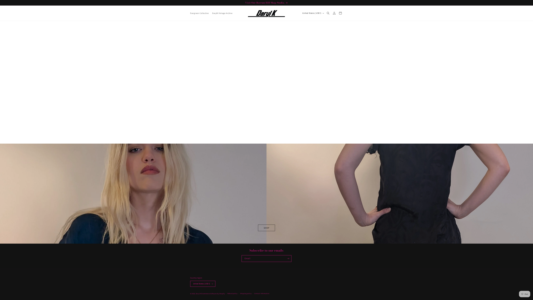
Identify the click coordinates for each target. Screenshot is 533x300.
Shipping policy (246, 293)
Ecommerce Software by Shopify (213, 294)
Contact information (261, 293)
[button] (328, 13)
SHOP (266, 228)
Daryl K (198, 294)
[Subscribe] (288, 258)
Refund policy (232, 293)
